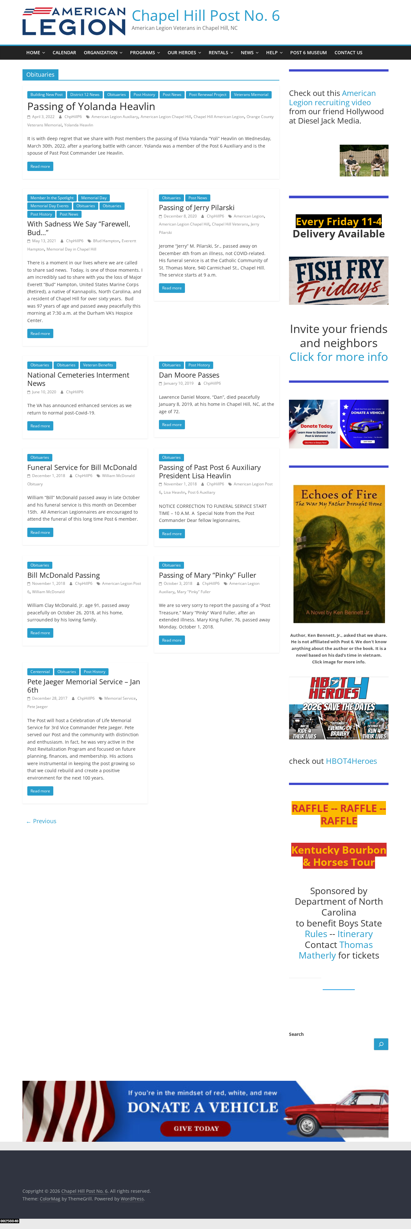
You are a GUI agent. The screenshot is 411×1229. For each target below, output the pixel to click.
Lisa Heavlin (174, 492)
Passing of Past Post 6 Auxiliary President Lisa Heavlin (210, 471)
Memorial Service (120, 698)
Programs (142, 52)
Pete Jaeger (37, 706)
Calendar (64, 52)
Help (272, 52)
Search (296, 1034)
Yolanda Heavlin (78, 125)
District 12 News (85, 94)
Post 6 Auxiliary (201, 492)
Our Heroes (182, 52)
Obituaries (116, 94)
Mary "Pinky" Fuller (194, 591)
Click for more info (338, 356)
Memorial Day (94, 198)
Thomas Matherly (336, 949)
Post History (144, 94)
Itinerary (355, 933)
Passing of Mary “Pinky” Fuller (207, 575)
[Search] (381, 1044)
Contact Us (349, 52)
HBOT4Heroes (351, 760)
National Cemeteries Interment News (78, 379)
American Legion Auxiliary (115, 116)
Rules (316, 933)
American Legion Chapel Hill (166, 116)
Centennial (40, 671)
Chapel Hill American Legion (219, 116)
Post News (172, 94)
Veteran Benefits (98, 365)
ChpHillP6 (74, 116)
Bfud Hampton (106, 240)
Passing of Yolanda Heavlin (91, 106)
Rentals (218, 52)
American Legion (249, 216)
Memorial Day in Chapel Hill (71, 249)
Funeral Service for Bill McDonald (82, 467)
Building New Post (47, 94)
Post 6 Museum (308, 52)
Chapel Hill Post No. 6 (206, 15)
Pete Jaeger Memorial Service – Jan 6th (83, 686)
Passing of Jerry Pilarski (197, 207)
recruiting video (343, 102)
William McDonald (48, 591)
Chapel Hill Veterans (230, 224)
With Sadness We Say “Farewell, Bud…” (78, 228)
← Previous (41, 821)
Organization (101, 52)
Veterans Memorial (251, 94)
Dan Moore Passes (189, 375)
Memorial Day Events (50, 206)
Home (33, 52)
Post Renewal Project (207, 94)
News (247, 52)
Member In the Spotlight (52, 198)
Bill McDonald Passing (63, 575)
